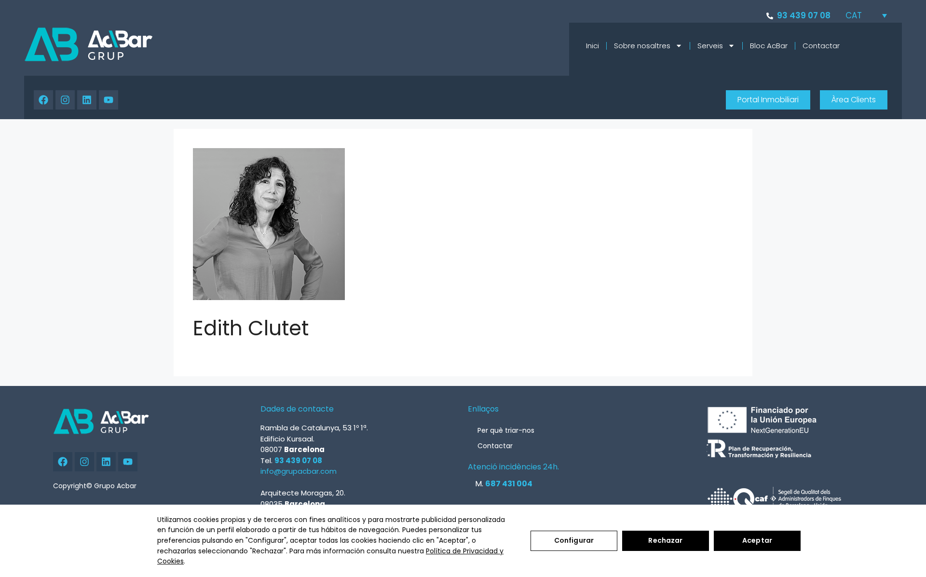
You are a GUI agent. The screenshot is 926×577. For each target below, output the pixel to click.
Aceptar (757, 540)
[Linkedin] (86, 100)
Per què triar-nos (505, 430)
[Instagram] (65, 100)
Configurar (574, 540)
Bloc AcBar (769, 46)
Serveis (710, 46)
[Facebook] (43, 100)
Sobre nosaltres (642, 46)
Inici (592, 46)
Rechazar (665, 540)
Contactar (821, 46)
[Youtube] (108, 100)
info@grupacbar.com (298, 471)
